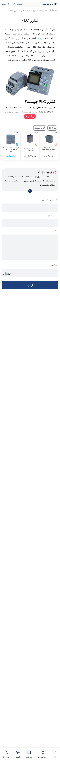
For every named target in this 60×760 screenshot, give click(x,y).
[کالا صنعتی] (50, 4)
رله (41, 38)
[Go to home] (53, 10)
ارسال (30, 285)
